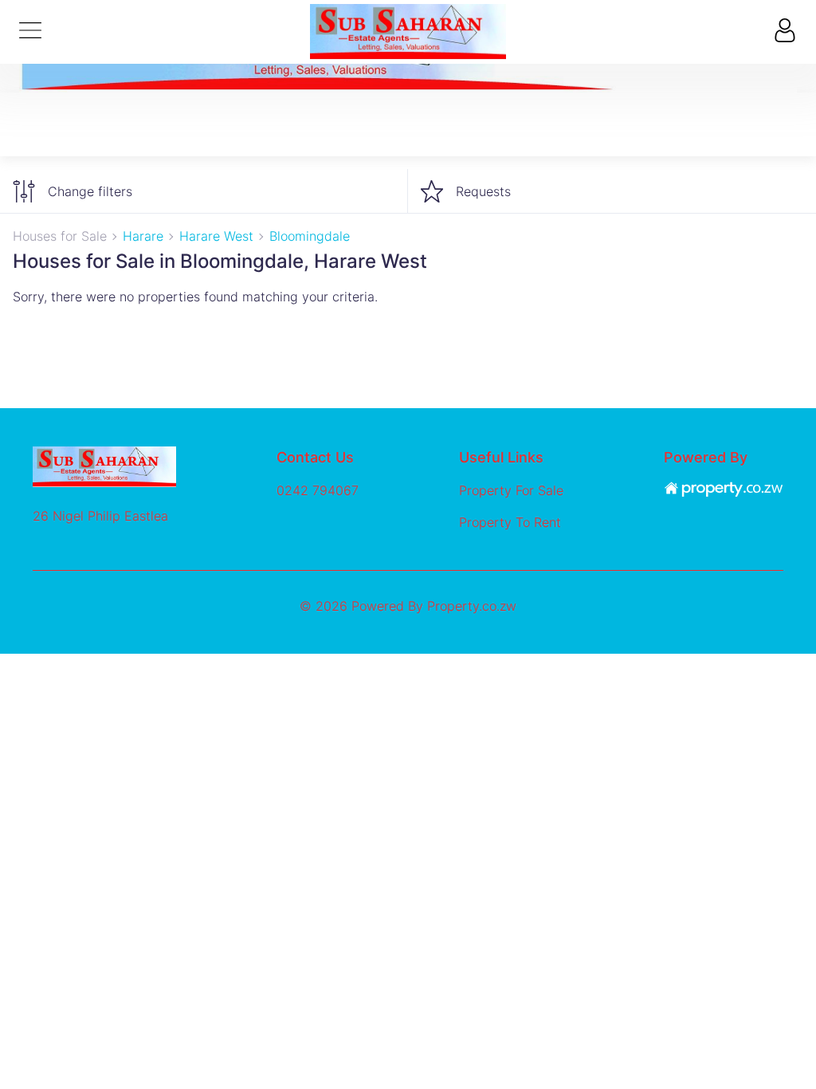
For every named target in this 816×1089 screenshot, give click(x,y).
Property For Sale (511, 490)
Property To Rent (510, 522)
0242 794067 (318, 490)
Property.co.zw (471, 606)
